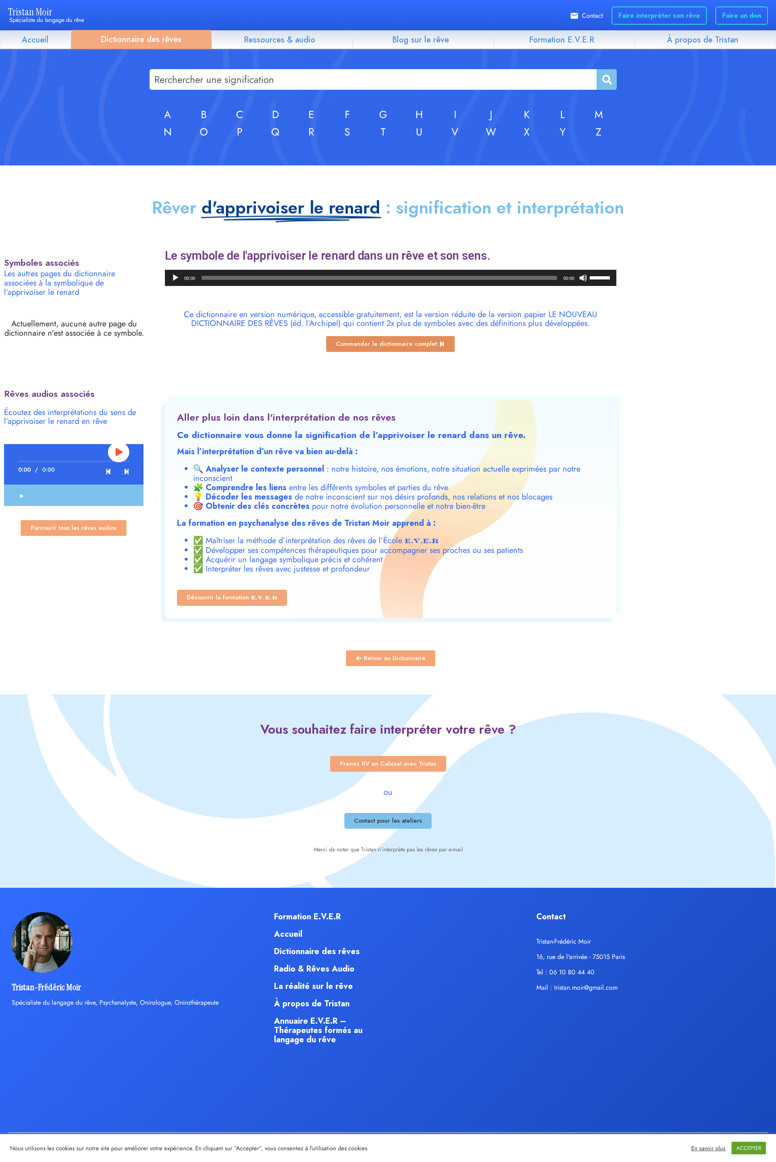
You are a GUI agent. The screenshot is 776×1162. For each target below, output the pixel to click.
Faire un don (741, 15)
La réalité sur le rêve (313, 986)
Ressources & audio (279, 40)
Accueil (35, 40)
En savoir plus (708, 1148)
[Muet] (583, 278)
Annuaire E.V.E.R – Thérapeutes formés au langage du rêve (318, 1030)
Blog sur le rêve (420, 40)
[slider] (601, 277)
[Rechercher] (606, 79)
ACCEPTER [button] (748, 1148)
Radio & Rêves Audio (314, 969)
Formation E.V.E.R (561, 40)
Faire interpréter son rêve (659, 15)
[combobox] (373, 79)
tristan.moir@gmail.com (586, 987)
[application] (391, 278)
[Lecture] (175, 278)
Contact (592, 15)
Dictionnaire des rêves (141, 39)
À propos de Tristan (702, 40)
